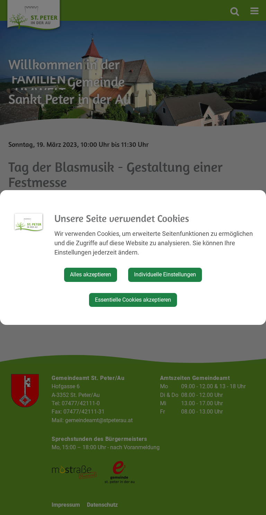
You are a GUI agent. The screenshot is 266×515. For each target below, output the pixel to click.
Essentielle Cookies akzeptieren (133, 299)
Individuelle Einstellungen (165, 274)
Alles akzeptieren (90, 274)
